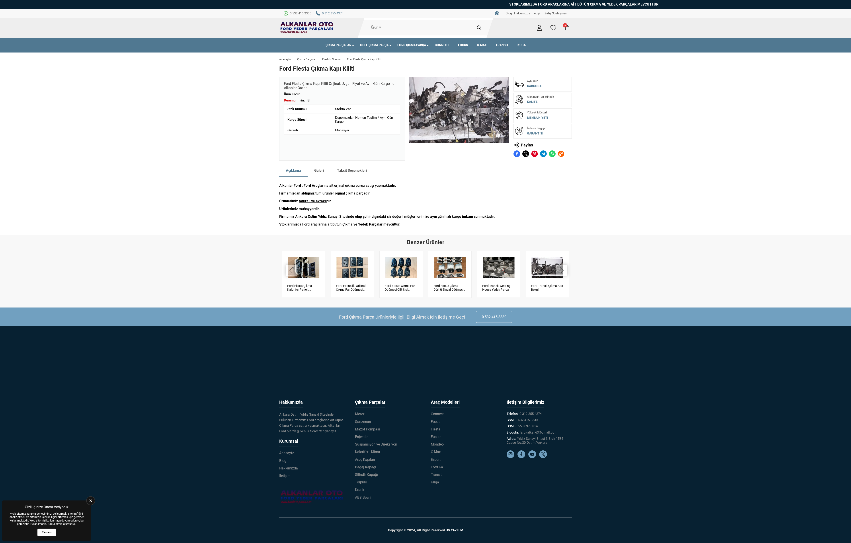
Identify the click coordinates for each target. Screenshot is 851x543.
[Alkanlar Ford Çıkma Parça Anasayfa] (307, 28)
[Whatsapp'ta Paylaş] (552, 153)
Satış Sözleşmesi (556, 13)
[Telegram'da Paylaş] (543, 153)
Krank (359, 490)
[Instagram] (512, 457)
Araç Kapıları (365, 459)
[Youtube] (533, 457)
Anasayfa (497, 13)
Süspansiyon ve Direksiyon (376, 444)
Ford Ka (437, 467)
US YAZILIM (454, 530)
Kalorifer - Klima (367, 452)
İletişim (537, 13)
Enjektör (361, 437)
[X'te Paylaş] (525, 153)
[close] (90, 500)
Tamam (46, 532)
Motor (359, 414)
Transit (502, 45)
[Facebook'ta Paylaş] (516, 153)
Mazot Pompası (367, 429)
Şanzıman (363, 422)
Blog (509, 13)
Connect (442, 45)
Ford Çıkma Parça (411, 45)
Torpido (361, 482)
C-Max (482, 45)
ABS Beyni (363, 497)
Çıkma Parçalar (338, 45)
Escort (436, 459)
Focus (463, 45)
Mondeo (437, 444)
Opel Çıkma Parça (374, 45)
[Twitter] (544, 457)
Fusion (436, 437)
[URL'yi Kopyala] (561, 153)
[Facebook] (522, 457)
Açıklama (293, 170)
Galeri (319, 170)
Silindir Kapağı (366, 475)
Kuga (521, 45)
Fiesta (435, 429)
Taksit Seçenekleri (352, 170)
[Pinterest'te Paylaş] (534, 153)
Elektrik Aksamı (331, 59)
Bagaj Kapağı (365, 467)
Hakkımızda (522, 13)
